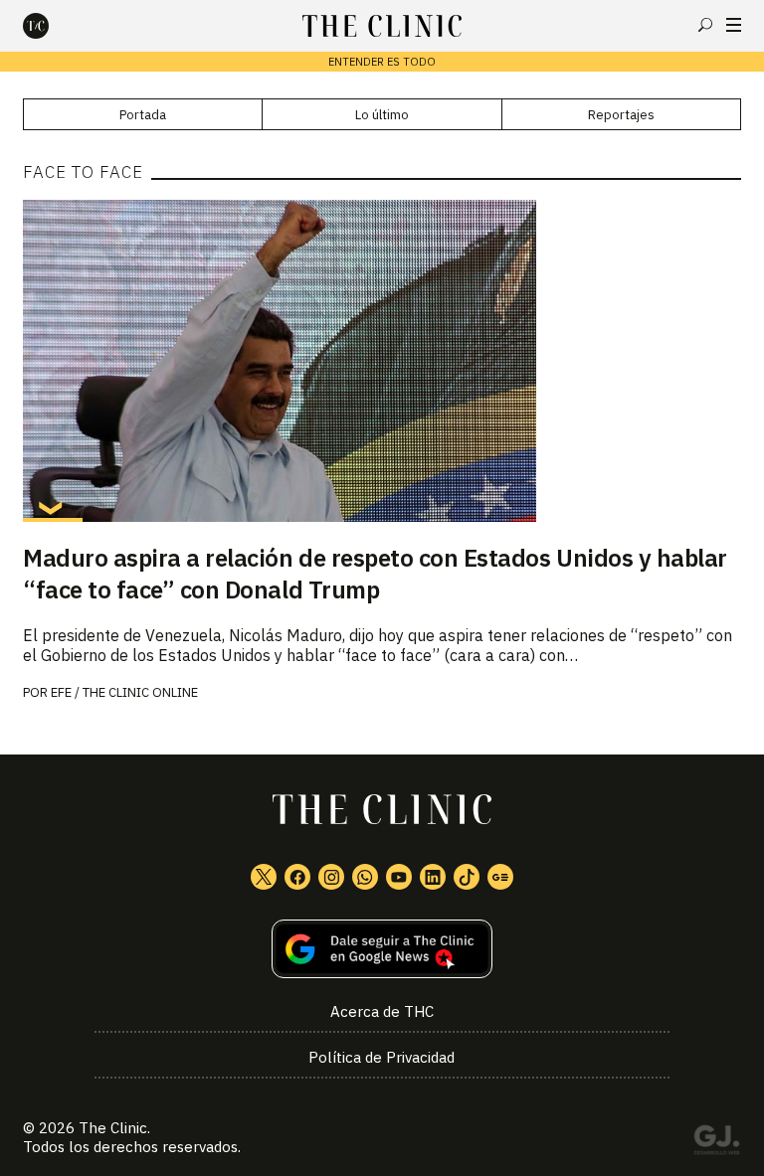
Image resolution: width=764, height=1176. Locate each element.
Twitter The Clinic (264, 877)
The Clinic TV (399, 877)
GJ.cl (716, 1143)
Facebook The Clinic (297, 877)
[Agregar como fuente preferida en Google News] (382, 949)
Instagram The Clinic (331, 877)
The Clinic (113, 1127)
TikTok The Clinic (466, 877)
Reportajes (621, 114)
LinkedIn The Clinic (433, 877)
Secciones (733, 25)
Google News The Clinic (500, 877)
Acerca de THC (382, 1011)
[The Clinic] (53, 26)
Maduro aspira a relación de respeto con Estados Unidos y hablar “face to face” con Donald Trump (375, 573)
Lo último (382, 114)
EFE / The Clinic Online (124, 692)
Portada (142, 114)
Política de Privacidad (381, 1057)
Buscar (705, 25)
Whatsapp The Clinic (365, 877)
